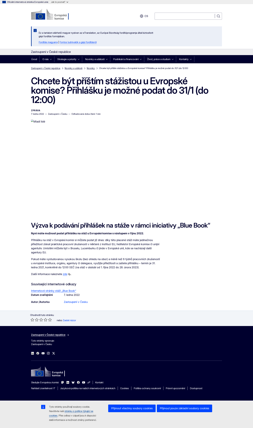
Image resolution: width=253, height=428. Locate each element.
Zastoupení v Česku (76, 301)
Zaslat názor (69, 320)
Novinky (91, 68)
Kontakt (99, 382)
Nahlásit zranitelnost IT (43, 388)
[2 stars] (34, 320)
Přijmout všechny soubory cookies (132, 408)
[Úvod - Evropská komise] (54, 15)
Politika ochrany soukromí (147, 388)
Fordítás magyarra (48, 42)
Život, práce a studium (158, 59)
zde (65, 274)
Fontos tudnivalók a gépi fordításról (78, 42)
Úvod (34, 59)
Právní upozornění (175, 388)
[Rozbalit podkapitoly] (51, 59)
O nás (45, 59)
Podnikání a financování (126, 59)
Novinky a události (95, 59)
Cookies (124, 388)
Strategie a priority (66, 59)
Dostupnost (196, 388)
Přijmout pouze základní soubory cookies (184, 408)
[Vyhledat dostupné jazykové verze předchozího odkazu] (69, 274)
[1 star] (32, 320)
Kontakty (184, 59)
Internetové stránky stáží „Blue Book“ (53, 290)
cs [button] (146, 16)
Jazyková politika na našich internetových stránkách (87, 388)
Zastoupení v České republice (45, 68)
